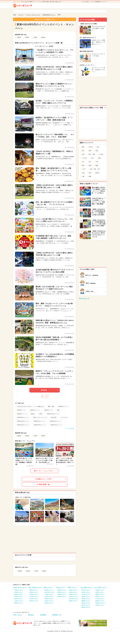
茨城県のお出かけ (49, 603)
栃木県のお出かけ (49, 601)
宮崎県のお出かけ (99, 601)
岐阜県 (28, 571)
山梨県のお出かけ (33, 592)
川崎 (83, 154)
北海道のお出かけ (18, 590)
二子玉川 (84, 158)
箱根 (90, 165)
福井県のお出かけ (33, 601)
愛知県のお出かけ (61, 590)
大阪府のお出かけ (73, 590)
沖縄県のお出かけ (99, 605)
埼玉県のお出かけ (49, 596)
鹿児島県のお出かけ (100, 603)
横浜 (83, 147)
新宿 (90, 150)
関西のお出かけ (72, 587)
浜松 (90, 173)
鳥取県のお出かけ (86, 596)
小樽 (83, 176)
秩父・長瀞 (92, 154)
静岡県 (44, 571)
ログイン (104, 1)
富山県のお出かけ (33, 598)
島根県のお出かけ (86, 598)
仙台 (98, 147)
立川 (83, 161)
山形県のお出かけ (18, 601)
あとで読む (86, 1)
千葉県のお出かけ (49, 594)
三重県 (36, 571)
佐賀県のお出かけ (99, 592)
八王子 (84, 169)
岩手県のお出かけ (18, 596)
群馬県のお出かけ (49, 598)
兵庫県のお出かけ (73, 594)
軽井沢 (97, 173)
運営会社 (31, 615)
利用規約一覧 (56, 615)
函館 (90, 176)
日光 (92, 158)
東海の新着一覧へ (45, 484)
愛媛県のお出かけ (86, 601)
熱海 (83, 165)
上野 (97, 161)
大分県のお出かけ (99, 598)
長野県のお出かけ (33, 590)
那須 (97, 150)
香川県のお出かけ (86, 605)
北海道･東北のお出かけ (20, 587)
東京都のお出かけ (49, 590)
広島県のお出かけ (86, 590)
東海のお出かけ (60, 587)
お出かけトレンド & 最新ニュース (44, 19)
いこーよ (17, 1)
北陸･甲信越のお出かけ (35, 587)
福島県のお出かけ (18, 603)
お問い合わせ (17, 615)
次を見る (44, 390)
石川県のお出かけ (33, 596)
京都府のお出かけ (73, 592)
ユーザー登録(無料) (96, 1)
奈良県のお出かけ (73, 596)
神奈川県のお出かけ (50, 592)
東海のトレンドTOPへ (44, 479)
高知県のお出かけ (86, 603)
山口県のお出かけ (86, 594)
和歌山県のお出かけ (74, 598)
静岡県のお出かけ (61, 596)
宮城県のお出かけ (18, 592)
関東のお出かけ (48, 587)
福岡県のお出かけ (99, 590)
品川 (90, 161)
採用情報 (43, 615)
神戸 (83, 150)
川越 (83, 173)
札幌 (99, 158)
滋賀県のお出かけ (73, 601)
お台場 (101, 154)
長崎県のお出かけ (99, 594)
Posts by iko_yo (84, 298)
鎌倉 (97, 165)
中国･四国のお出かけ (86, 587)
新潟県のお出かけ (33, 594)
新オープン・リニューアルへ (44, 471)
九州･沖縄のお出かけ (100, 587)
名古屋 (90, 147)
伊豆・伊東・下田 (95, 169)
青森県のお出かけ (18, 594)
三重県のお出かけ (61, 594)
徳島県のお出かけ (86, 607)
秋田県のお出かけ (18, 598)
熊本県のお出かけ (99, 596)
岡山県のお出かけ (86, 592)
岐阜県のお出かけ (61, 592)
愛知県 (20, 571)
